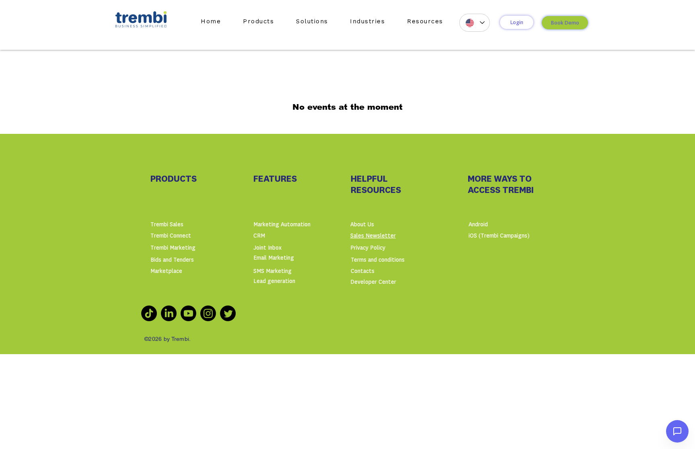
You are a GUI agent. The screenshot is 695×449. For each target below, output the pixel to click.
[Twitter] (228, 313)
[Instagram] (208, 313)
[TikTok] (149, 313)
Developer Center (373, 282)
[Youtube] (188, 313)
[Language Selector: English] (474, 23)
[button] (258, 21)
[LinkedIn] (169, 313)
